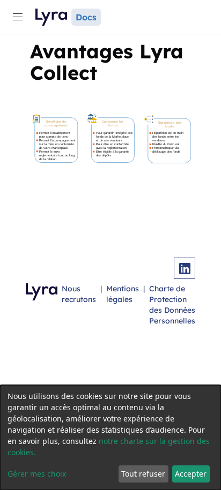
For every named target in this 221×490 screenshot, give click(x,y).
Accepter (191, 474)
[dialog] (110, 437)
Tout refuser (143, 474)
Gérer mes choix (37, 474)
